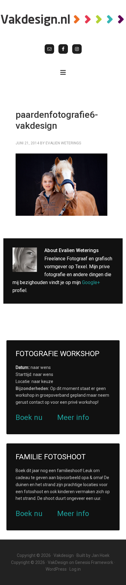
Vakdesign (64, 555)
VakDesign (58, 562)
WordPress (56, 569)
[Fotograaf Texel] (63, 19)
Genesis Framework (94, 562)
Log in (75, 569)
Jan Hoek (100, 555)
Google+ (91, 282)
